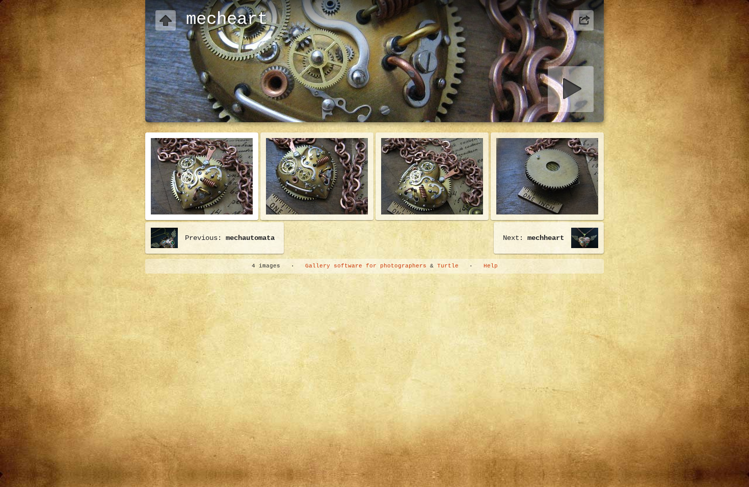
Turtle (448, 266)
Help (491, 266)
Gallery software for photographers (365, 266)
